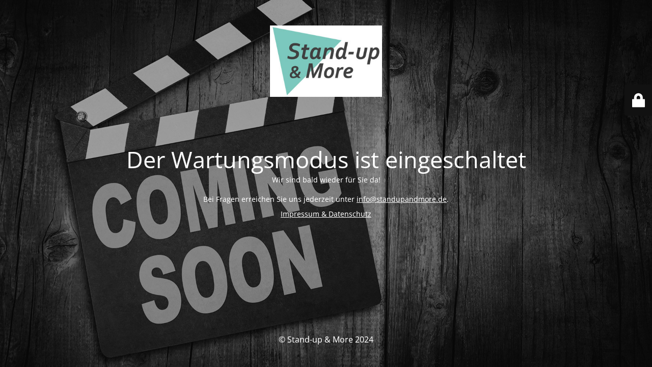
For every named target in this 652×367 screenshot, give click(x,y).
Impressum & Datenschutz (326, 214)
